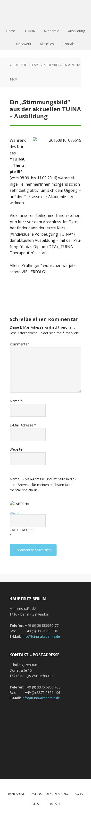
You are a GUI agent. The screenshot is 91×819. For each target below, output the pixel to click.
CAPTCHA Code (22, 529)
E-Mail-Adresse (23, 425)
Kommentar (19, 344)
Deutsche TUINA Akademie (45, 12)
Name (16, 401)
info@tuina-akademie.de (41, 636)
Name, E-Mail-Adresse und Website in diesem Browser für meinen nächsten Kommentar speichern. (43, 484)
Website (16, 449)
